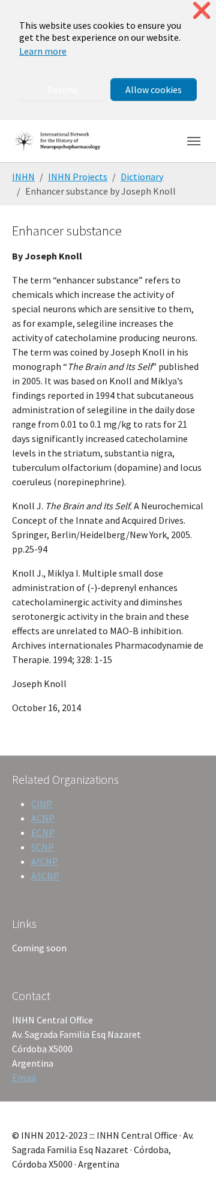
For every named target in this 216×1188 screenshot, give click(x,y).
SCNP (42, 847)
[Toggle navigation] (194, 141)
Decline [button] (62, 89)
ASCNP (45, 876)
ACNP (43, 818)
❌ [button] (201, 10)
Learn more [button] (43, 51)
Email (24, 1077)
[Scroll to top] (189, 1161)
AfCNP (44, 861)
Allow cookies (153, 89)
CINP (41, 804)
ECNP (43, 832)
